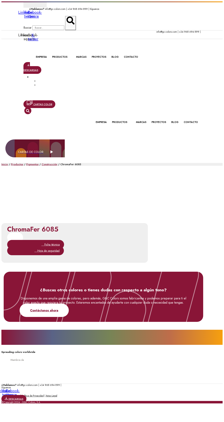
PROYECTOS (99, 57)
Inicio (4, 164)
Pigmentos (32, 164)
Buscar (27, 28)
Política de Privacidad (33, 395)
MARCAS (81, 57)
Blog (115, 57)
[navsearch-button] (27, 110)
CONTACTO (131, 57)
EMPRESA (41, 57)
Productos (17, 164)
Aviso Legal (51, 395)
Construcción (49, 164)
